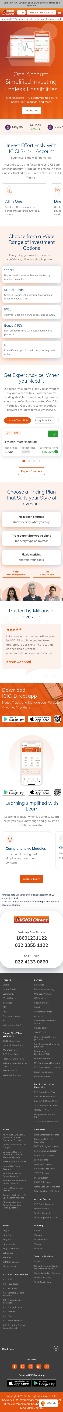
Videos (37, 1244)
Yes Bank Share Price (13, 1045)
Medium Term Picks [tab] (17, 420)
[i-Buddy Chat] (48, 1403)
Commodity (8, 993)
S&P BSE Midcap (11, 1262)
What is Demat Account (14, 1161)
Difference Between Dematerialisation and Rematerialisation (13, 1155)
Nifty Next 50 (9, 1244)
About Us (38, 1016)
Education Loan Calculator (46, 1191)
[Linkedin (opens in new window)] (38, 1366)
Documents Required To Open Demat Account (14, 1196)
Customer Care (41, 1002)
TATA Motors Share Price (46, 1121)
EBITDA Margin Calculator (46, 1146)
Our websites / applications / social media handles (47, 1267)
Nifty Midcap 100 (11, 1248)
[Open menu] (59, 12)
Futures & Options (11, 1016)
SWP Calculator (41, 1173)
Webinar (38, 1235)
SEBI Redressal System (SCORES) (45, 1038)
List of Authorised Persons (47, 1273)
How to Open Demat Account (13, 1189)
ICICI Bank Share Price (44, 1092)
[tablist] (31, 420)
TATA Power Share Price (46, 1105)
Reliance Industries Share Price (15, 1064)
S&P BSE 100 (9, 1257)
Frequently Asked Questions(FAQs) (42, 1052)
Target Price (28, 447)
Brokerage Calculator (44, 1168)
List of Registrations (43, 1072)
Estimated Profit (49, 447)
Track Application (42, 1282)
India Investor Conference (15, 1025)
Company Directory (12, 1075)
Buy (53, 434)
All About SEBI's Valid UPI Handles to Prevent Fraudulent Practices (15, 1137)
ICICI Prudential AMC (13, 1307)
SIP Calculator (41, 1177)
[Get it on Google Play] (44, 1383)
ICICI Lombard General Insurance (13, 1294)
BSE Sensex (8, 1253)
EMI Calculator (41, 1159)
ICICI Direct (8, 1316)
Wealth (37, 1007)
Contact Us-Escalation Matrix (45, 1022)
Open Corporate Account (46, 1217)
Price (11, 447)
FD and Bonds (9, 998)
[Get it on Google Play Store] (14, 719)
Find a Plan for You (47, 573)
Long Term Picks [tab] (44, 420)
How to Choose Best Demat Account (12, 1174)
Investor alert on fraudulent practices (47, 1045)
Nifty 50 (6, 1230)
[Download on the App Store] (41, 719)
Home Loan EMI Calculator (47, 1186)
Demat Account (41, 1208)
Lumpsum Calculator (44, 1155)
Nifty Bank (8, 1235)
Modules (38, 1248)
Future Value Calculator (45, 1150)
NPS (5, 1011)
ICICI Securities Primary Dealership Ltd (14, 1326)
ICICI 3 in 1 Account (43, 1204)
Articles (37, 1230)
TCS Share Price (41, 1110)
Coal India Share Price (44, 1096)
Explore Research (31, 471)
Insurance (7, 1002)
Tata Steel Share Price (13, 1058)
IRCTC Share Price (11, 1041)
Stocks (6, 984)
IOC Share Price (10, 1049)
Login (21, 12)
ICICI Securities (10, 1288)
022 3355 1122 (31, 945)
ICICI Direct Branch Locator (47, 1067)
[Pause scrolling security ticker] (61, 19)
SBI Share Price (10, 1070)
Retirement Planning (44, 989)
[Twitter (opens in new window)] (30, 1366)
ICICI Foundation (11, 1283)
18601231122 (31, 938)
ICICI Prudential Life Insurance (12, 1301)
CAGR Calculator (42, 1182)
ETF (4, 1007)
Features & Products (44, 1058)
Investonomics (41, 1239)
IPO (4, 1020)
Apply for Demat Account (41, 12)
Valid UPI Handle (42, 1076)
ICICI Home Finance (12, 1320)
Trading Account (42, 1213)
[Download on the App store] (19, 1383)
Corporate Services (43, 1011)
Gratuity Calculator (43, 1164)
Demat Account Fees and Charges (15, 1146)
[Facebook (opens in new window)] (14, 1366)
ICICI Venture (9, 1311)
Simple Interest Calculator (46, 1134)
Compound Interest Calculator (43, 1140)
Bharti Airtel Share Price (45, 1101)
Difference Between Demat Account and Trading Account (12, 1205)
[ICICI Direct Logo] (8, 12)
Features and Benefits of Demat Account (14, 1182)
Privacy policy (40, 1027)
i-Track (37, 1261)
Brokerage (39, 984)
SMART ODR (40, 1032)
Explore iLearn (31, 878)
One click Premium (43, 993)
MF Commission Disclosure (47, 1063)
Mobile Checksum (42, 1277)
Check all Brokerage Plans (16, 573)
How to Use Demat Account (12, 1167)
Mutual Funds (9, 989)
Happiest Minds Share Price (44, 1116)
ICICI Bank (7, 1279)
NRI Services (40, 998)
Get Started (31, 110)
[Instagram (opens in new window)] (22, 1366)
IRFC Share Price (11, 1054)
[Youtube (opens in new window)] (47, 1366)
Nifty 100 (7, 1239)
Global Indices (9, 1266)
